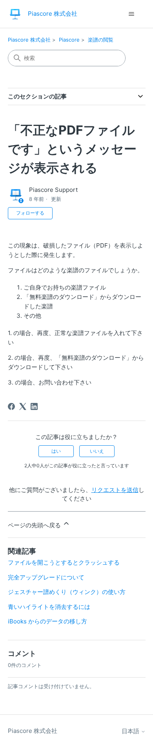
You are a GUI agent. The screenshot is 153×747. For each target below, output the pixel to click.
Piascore (69, 39)
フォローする (30, 213)
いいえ (97, 451)
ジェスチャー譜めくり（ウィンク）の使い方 (67, 592)
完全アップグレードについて (46, 577)
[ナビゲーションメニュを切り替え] (132, 14)
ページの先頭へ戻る (35, 525)
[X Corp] (22, 406)
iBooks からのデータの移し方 (47, 621)
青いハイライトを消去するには (49, 606)
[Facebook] (11, 406)
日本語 (131, 731)
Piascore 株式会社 (29, 39)
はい (56, 451)
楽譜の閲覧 (100, 39)
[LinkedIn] (34, 406)
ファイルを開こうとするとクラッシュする (64, 562)
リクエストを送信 (114, 490)
